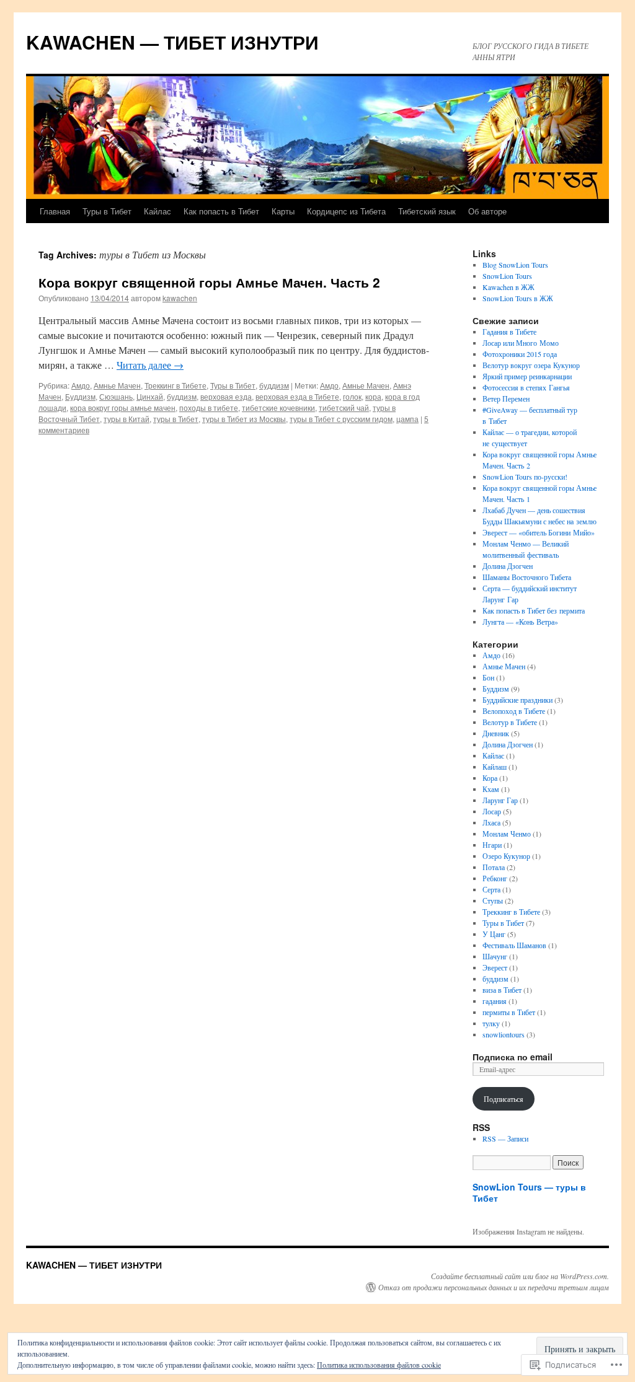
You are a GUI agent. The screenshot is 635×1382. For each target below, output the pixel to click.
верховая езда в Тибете (297, 396)
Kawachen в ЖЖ (508, 287)
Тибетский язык (427, 211)
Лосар (491, 811)
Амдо (80, 385)
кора (373, 396)
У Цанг (493, 934)
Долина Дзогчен (507, 566)
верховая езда (226, 396)
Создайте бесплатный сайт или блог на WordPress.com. (520, 1276)
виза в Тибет (502, 990)
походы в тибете (208, 407)
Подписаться (503, 1099)
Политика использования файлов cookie (379, 1365)
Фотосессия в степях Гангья (526, 387)
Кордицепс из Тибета (346, 211)
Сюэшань (116, 396)
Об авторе (487, 211)
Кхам (490, 789)
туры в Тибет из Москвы (244, 418)
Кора (489, 778)
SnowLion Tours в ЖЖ (517, 298)
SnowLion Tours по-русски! (524, 477)
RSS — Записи (505, 1138)
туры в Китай (126, 418)
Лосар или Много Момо (520, 343)
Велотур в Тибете (509, 722)
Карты (283, 211)
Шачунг (494, 956)
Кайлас (157, 211)
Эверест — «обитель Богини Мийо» (538, 532)
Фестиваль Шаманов (514, 945)
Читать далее (150, 364)
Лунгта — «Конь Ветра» (520, 622)
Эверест (494, 967)
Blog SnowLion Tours (515, 265)
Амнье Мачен (117, 385)
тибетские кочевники (278, 407)
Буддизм (80, 396)
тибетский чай (344, 407)
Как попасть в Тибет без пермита (533, 610)
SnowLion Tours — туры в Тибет (529, 1192)
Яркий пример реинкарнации (527, 376)
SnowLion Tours (507, 276)
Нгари (492, 845)
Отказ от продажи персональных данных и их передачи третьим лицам (493, 1287)
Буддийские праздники (517, 700)
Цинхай (149, 396)
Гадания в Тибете (509, 332)
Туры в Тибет (106, 211)
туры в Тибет (175, 418)
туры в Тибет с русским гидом (341, 418)
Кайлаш (494, 767)
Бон (488, 677)
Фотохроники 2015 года (519, 354)
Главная (55, 211)
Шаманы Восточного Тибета (526, 577)
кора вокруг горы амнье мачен (122, 407)
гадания (494, 1001)
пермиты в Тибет (508, 1012)
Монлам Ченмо (506, 833)
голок (352, 396)
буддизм (274, 385)
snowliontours (503, 1034)
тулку (491, 1023)
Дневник (495, 733)
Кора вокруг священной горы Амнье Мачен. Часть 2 (209, 282)
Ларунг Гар (500, 800)
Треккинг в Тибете (175, 385)
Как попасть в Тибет (221, 211)
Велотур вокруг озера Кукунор (531, 365)
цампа (407, 418)
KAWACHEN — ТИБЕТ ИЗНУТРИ (172, 42)
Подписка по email (513, 1056)
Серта (491, 889)
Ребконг (494, 878)
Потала (493, 867)
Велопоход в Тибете (513, 711)
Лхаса (491, 822)
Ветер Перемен (506, 398)
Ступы (492, 900)
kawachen (179, 298)
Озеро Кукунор (506, 856)
